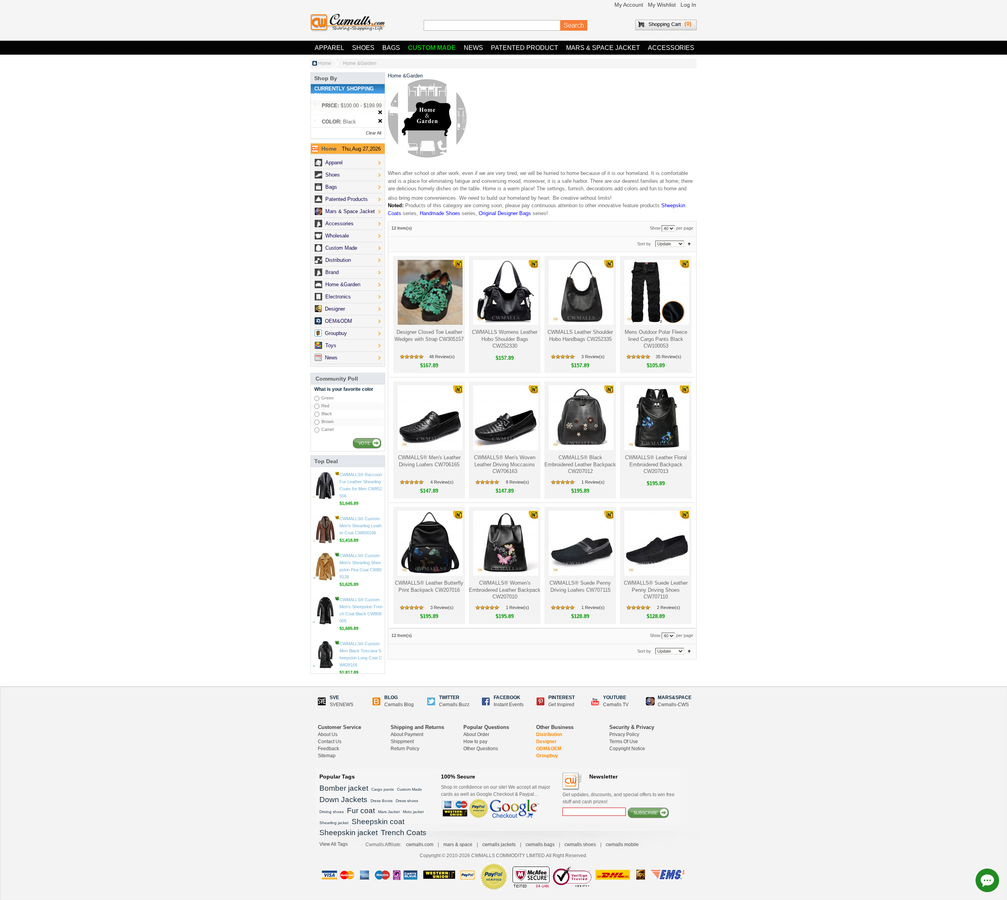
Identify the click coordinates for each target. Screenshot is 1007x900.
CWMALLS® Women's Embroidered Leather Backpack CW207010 (504, 590)
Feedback (328, 748)
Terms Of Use (623, 741)
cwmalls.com (419, 844)
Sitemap (327, 755)
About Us (328, 734)
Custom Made (432, 47)
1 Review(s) (593, 482)
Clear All (373, 133)
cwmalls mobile (622, 844)
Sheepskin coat (378, 821)
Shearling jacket (334, 823)
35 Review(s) (668, 356)
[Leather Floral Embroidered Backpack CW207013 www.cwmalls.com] (656, 417)
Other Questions (480, 748)
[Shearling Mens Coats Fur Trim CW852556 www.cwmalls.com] (325, 526)
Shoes (363, 47)
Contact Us (329, 741)
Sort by (644, 243)
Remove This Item (380, 112)
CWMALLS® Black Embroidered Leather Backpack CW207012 (580, 464)
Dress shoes (407, 801)
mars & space (457, 844)
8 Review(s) (517, 482)
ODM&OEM (548, 748)
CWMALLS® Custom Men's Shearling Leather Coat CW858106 (360, 566)
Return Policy (405, 748)
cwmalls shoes (580, 844)
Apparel (329, 47)
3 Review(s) (593, 356)
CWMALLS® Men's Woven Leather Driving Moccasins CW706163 (504, 464)
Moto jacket (413, 812)
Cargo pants (382, 789)
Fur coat (361, 810)
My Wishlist (662, 5)
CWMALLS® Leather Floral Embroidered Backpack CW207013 (656, 464)
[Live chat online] (987, 880)
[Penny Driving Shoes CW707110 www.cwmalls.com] (656, 543)
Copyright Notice (627, 748)
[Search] (574, 25)
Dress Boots (382, 801)
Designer (546, 741)
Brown (327, 421)
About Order (476, 734)
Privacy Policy (624, 734)
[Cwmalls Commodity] (347, 22)
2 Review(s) (668, 607)
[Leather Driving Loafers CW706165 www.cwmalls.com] (429, 417)
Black (326, 413)
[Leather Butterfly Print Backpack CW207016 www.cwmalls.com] (429, 543)
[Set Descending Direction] (689, 243)
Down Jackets (343, 799)
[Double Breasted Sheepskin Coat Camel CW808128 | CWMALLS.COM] (325, 607)
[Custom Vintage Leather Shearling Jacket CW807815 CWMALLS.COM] (325, 482)
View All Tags (333, 844)
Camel (327, 429)
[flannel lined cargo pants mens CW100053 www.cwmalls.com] (656, 292)
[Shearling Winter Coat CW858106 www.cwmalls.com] (325, 570)
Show (655, 228)
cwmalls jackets (499, 844)
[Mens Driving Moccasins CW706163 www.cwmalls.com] (505, 417)
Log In (688, 5)
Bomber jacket (343, 788)
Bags (391, 47)
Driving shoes (331, 812)
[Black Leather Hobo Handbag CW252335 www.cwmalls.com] (580, 292)
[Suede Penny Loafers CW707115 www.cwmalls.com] (580, 543)
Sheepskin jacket (348, 832)
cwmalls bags (540, 844)
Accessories (671, 47)
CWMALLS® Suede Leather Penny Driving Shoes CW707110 (656, 590)
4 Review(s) (442, 482)
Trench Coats (403, 832)
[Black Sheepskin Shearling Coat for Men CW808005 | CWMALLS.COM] (325, 651)
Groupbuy (547, 755)
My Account (628, 5)
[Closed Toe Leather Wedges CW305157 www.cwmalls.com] (429, 292)
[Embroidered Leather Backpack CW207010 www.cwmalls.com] (505, 543)
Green (327, 398)
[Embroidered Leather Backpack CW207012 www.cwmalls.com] (580, 417)
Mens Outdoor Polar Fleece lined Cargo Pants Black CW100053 (656, 339)
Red (325, 405)
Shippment (402, 741)
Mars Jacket (389, 812)
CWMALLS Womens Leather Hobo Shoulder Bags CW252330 (504, 339)
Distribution (549, 734)
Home (324, 63)
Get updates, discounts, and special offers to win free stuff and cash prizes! (619, 798)
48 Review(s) (442, 356)
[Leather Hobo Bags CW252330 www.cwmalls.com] (505, 292)
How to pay (475, 741)
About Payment (407, 734)
